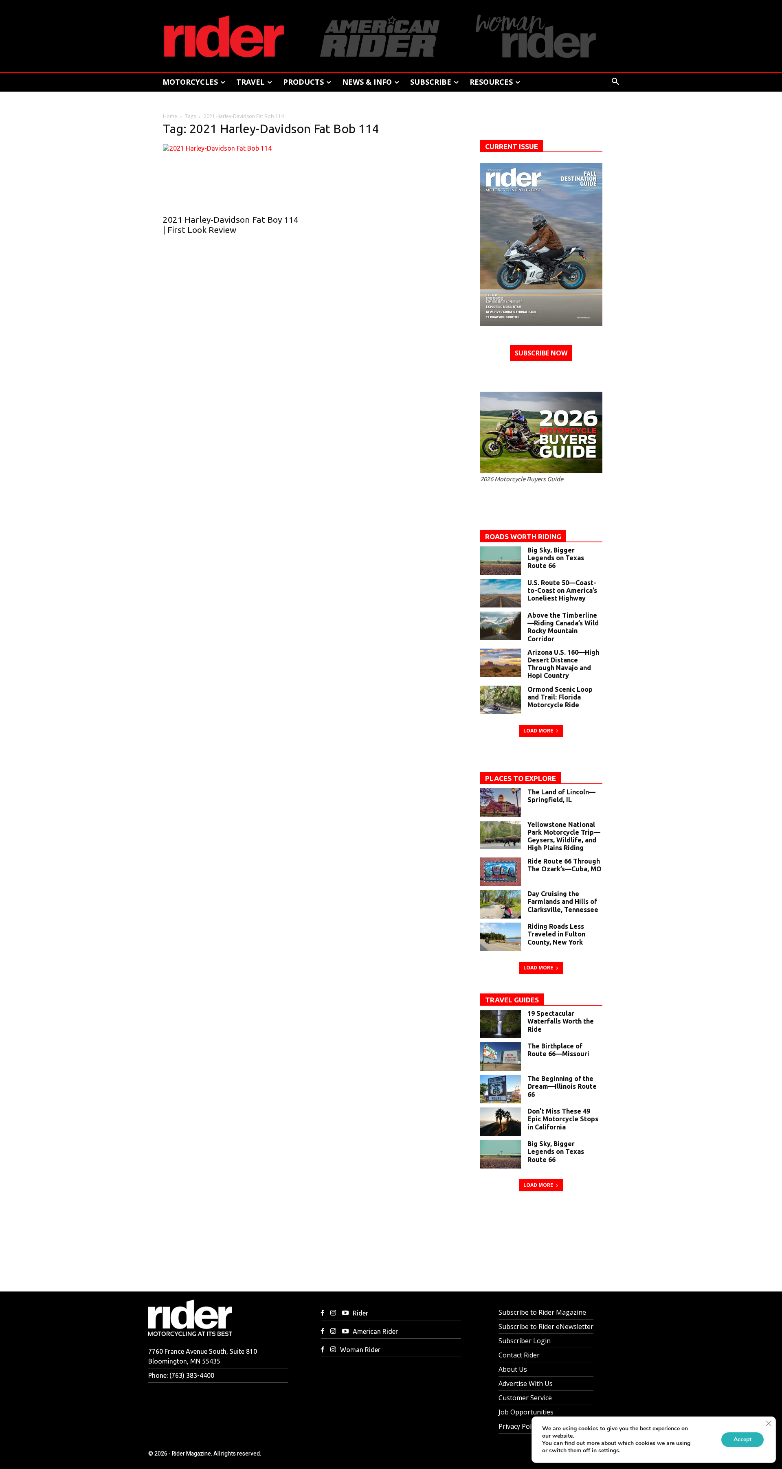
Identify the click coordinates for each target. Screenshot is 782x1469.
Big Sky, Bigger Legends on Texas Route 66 (555, 557)
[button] (615, 82)
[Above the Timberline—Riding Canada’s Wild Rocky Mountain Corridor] (500, 626)
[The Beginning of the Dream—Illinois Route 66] (500, 1089)
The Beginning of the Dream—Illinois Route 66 (562, 1086)
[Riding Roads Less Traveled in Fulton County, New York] (500, 937)
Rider (360, 1313)
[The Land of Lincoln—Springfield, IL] (500, 802)
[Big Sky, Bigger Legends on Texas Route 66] (500, 560)
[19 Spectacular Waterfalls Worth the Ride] (500, 1024)
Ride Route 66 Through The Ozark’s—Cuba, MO (564, 865)
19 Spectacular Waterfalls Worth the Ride (560, 1021)
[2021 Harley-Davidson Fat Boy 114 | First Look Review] (232, 176)
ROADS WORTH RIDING (523, 536)
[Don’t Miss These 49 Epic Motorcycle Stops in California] (500, 1121)
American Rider (375, 1331)
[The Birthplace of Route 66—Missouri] (500, 1056)
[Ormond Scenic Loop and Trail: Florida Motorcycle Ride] (500, 700)
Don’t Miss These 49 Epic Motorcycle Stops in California (562, 1118)
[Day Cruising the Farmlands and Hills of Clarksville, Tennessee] (500, 904)
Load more (538, 730)
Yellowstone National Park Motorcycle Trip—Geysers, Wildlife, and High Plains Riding (563, 836)
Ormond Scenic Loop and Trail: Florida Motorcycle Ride (560, 697)
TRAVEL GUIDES (512, 1000)
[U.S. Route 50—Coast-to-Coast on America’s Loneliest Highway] (500, 593)
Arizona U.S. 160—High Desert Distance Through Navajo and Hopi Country (563, 664)
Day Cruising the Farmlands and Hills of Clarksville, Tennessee (562, 901)
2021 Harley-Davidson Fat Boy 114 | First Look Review (231, 225)
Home (170, 116)
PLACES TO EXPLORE (520, 778)
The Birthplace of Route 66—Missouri (558, 1049)
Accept (742, 1439)
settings (608, 1450)
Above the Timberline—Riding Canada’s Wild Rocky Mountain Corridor (563, 627)
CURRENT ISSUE (511, 146)
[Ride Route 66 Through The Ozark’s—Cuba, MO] (500, 871)
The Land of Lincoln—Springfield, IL (561, 795)
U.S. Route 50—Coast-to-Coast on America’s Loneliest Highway (562, 590)
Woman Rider (360, 1349)
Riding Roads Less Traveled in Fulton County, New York (556, 934)
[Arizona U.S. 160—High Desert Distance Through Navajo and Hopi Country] (500, 663)
